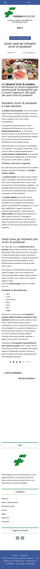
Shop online (24, 555)
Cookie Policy (30, 563)
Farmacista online (8, 506)
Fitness (4, 510)
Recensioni (5, 522)
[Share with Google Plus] (17, 362)
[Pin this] (20, 362)
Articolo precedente (13, 373)
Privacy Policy (20, 563)
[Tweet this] (13, 362)
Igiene (4, 514)
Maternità (5, 518)
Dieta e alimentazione (20, 38)
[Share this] (10, 362)
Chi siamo (15, 555)
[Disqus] (20, 413)
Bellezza (5, 499)
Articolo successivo (26, 379)
